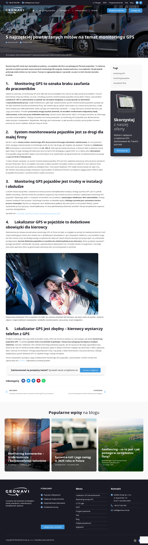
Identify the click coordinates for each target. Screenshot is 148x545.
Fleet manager (107, 460)
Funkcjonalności (81, 10)
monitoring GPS (119, 73)
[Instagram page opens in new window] (137, 2)
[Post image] (27, 444)
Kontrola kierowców (119, 460)
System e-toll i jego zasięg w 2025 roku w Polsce (73, 459)
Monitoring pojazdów (47, 10)
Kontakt (94, 10)
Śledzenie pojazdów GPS (110, 463)
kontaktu (21, 360)
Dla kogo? (63, 10)
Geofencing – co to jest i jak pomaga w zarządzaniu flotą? (121, 452)
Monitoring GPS (13, 42)
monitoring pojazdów (121, 78)
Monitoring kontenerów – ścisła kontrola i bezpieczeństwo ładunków (27, 456)
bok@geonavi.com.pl (32, 3)
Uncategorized (60, 465)
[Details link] (10, 447)
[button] (23, 381)
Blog (17, 55)
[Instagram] (135, 541)
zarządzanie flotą (119, 83)
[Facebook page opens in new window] (140, 2)
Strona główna (10, 55)
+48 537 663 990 (14, 3)
